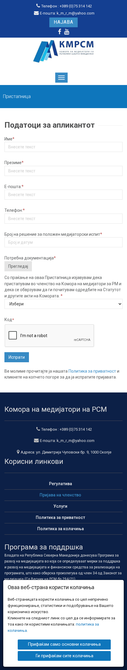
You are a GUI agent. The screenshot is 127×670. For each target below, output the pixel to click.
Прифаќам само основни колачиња (64, 644)
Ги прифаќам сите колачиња (64, 655)
